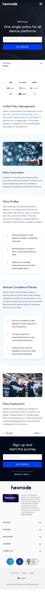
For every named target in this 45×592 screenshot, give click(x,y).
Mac (31, 114)
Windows (24, 114)
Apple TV (37, 117)
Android (15, 114)
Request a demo (21, 474)
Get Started (22, 47)
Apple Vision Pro (21, 117)
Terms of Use (15, 573)
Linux (36, 114)
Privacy (24, 573)
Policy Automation (13, 172)
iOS (8, 114)
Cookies (31, 573)
